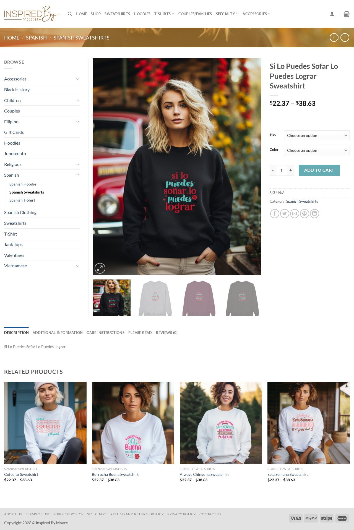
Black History (17, 89)
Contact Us (210, 514)
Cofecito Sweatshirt (21, 474)
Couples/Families (195, 14)
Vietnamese (15, 265)
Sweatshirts (117, 14)
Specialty (225, 14)
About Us (13, 514)
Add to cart (319, 170)
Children (12, 100)
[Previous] (103, 167)
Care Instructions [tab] (105, 332)
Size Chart (97, 514)
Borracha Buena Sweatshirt (115, 474)
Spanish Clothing (20, 212)
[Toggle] (78, 78)
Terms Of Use (37, 514)
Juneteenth (15, 153)
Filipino (11, 121)
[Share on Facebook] (274, 213)
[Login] (332, 14)
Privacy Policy (181, 514)
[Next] (251, 167)
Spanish (36, 38)
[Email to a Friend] (294, 213)
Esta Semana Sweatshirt (287, 474)
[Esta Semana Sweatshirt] (308, 423)
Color (274, 150)
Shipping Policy (68, 514)
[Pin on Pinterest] (304, 213)
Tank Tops (13, 244)
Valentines (14, 255)
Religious (13, 164)
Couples (12, 110)
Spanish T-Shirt (22, 200)
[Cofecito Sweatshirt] (45, 423)
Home (81, 14)
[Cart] (346, 14)
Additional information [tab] (58, 332)
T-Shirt (10, 233)
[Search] (70, 14)
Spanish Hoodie (22, 184)
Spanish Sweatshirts (82, 38)
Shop (96, 14)
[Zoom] (100, 268)
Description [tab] (16, 332)
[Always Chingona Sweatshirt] (221, 423)
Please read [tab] (140, 332)
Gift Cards (14, 132)
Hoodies (142, 14)
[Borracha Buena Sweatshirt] (133, 423)
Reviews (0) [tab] (167, 332)
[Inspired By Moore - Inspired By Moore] (31, 13)
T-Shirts (162, 14)
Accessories (255, 14)
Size (273, 135)
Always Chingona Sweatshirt (204, 474)
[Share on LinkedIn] (314, 213)
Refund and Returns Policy (137, 514)
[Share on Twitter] (284, 213)
